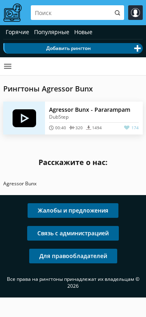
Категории (7, 66)
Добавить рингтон (68, 48)
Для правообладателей (73, 256)
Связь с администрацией (73, 233)
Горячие (17, 32)
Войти (135, 12)
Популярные (51, 32)
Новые (83, 32)
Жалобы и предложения (73, 210)
